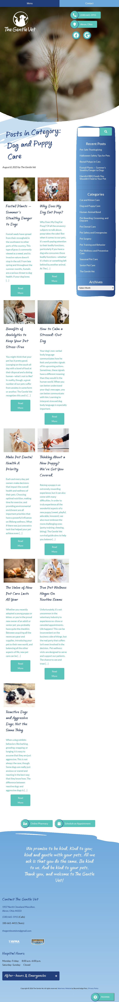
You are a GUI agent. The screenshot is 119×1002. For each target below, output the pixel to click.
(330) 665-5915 (88, 15)
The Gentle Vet (87, 271)
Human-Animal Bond (90, 212)
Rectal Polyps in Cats (90, 161)
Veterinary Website (64, 988)
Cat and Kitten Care (90, 200)
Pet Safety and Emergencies (93, 232)
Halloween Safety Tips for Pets (95, 155)
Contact (89, 3)
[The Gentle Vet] (20, 22)
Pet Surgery (85, 238)
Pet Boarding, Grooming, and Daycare (94, 219)
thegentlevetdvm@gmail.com (16, 930)
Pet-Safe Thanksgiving (91, 149)
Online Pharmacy (39, 823)
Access (105, 996)
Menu (30, 3)
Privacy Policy (93, 988)
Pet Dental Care (88, 226)
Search (106, 132)
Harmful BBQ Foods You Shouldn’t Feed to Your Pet (93, 177)
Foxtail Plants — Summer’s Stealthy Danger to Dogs (93, 169)
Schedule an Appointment (78, 823)
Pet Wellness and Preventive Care (94, 252)
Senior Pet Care (87, 265)
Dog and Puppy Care (90, 206)
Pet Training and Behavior (92, 244)
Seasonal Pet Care (89, 259)
